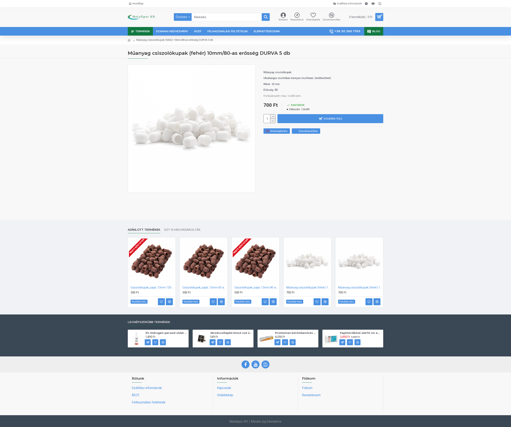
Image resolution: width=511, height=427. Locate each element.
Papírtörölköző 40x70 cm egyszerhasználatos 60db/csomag (361, 332)
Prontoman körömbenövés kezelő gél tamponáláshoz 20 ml (296, 332)
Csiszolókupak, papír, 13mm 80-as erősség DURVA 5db (256, 287)
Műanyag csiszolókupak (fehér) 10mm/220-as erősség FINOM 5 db (360, 287)
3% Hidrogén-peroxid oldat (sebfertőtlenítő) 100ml (166, 332)
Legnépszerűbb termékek (149, 322)
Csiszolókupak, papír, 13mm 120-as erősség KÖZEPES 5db (152, 287)
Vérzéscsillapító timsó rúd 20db (231, 332)
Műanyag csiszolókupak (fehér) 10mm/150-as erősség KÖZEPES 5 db (308, 287)
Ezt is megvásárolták (182, 229)
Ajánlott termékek (144, 229)
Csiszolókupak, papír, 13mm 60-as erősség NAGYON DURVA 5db (204, 287)
